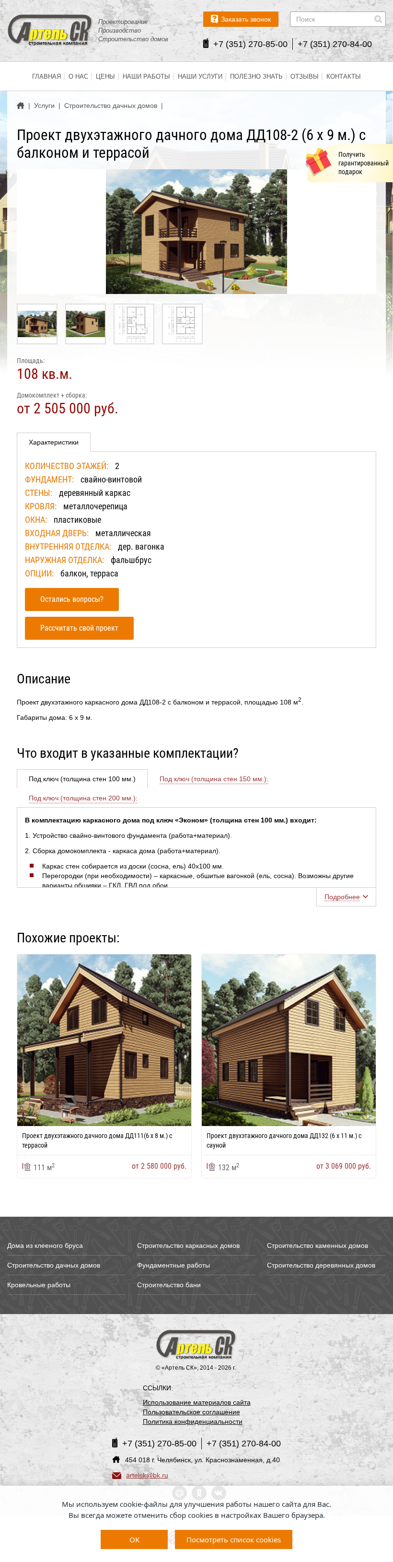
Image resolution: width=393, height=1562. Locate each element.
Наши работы (146, 76)
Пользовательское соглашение (191, 1412)
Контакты (343, 76)
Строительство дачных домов (53, 1265)
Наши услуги (200, 76)
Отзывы (304, 76)
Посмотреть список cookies (233, 1539)
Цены (105, 76)
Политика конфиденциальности (193, 1421)
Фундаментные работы (173, 1265)
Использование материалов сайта (197, 1402)
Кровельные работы (38, 1285)
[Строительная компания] (196, 1345)
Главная (46, 76)
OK (134, 1539)
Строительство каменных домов (317, 1245)
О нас (78, 76)
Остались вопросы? (72, 599)
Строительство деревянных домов (321, 1265)
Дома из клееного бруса (45, 1245)
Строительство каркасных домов (188, 1245)
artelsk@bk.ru (147, 1475)
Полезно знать (256, 76)
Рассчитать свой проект (79, 628)
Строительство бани (169, 1285)
